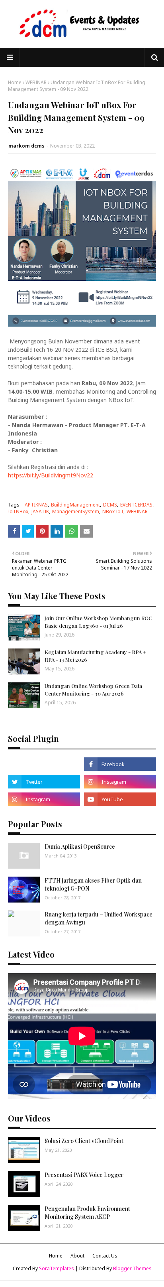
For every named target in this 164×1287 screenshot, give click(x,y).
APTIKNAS (36, 504)
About (77, 1255)
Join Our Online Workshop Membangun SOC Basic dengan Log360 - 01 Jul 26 (98, 622)
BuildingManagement (75, 504)
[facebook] (120, 764)
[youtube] (120, 799)
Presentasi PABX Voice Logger (84, 1175)
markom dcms (26, 145)
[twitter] (44, 781)
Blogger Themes (132, 1268)
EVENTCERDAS (136, 504)
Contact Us (104, 1255)
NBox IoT (112, 511)
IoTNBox (18, 511)
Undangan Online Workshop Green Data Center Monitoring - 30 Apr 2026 (93, 689)
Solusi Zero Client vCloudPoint (84, 1141)
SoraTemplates (56, 1268)
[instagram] (120, 781)
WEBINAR (36, 82)
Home (14, 82)
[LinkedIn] (44, 764)
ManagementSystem (75, 511)
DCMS (110, 504)
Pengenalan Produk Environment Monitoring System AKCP (87, 1212)
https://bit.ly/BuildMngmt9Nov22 (50, 475)
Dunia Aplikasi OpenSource (80, 846)
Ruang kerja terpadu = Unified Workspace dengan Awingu (98, 918)
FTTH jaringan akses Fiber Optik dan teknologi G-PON (93, 884)
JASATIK (40, 511)
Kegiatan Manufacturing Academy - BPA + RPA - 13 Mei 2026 (95, 655)
